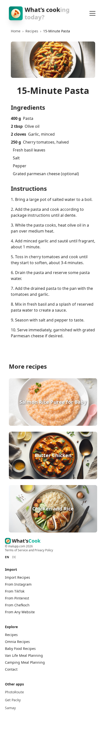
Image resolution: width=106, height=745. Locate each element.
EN (7, 557)
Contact (11, 669)
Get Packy (13, 700)
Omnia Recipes (17, 641)
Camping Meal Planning (25, 662)
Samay (10, 707)
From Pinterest (17, 598)
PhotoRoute (14, 692)
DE (14, 557)
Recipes (31, 31)
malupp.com (17, 546)
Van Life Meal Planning (24, 655)
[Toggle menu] (92, 13)
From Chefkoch (17, 605)
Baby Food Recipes (20, 648)
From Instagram (18, 584)
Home (15, 31)
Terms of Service (16, 550)
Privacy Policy (44, 550)
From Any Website (20, 612)
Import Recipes (17, 577)
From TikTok (14, 591)
